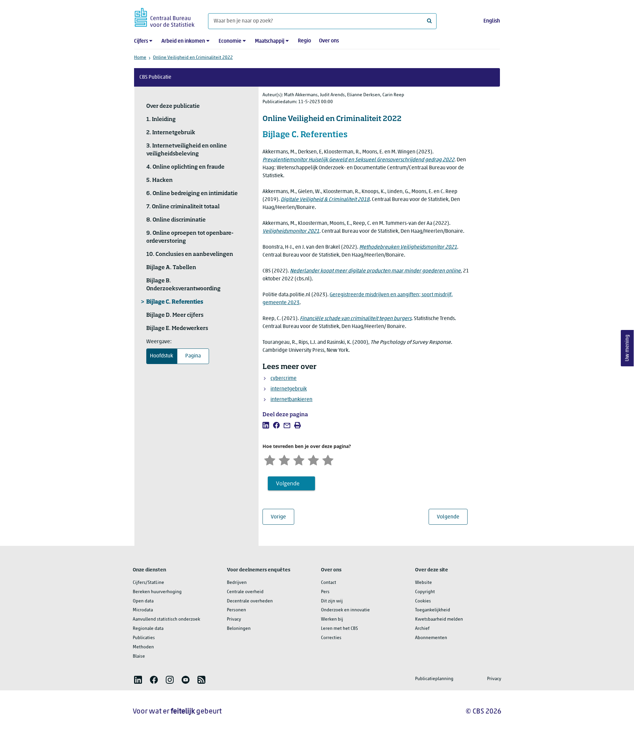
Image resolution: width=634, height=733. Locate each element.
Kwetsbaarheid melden (439, 619)
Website (423, 583)
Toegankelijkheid (432, 610)
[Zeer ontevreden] (270, 459)
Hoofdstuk (161, 356)
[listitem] (266, 425)
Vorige (282, 517)
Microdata (143, 610)
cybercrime (283, 378)
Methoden (143, 647)
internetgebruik (288, 389)
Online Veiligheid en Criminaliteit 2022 (193, 58)
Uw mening (627, 348)
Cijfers (141, 41)
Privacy (234, 619)
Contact (328, 583)
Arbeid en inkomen (183, 41)
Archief (422, 629)
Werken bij (332, 619)
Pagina (193, 356)
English (491, 21)
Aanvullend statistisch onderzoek (166, 619)
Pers (325, 592)
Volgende (452, 517)
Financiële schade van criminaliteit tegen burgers (355, 318)
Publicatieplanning (434, 679)
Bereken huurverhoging (157, 592)
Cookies (423, 601)
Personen (236, 610)
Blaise (139, 656)
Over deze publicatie (173, 106)
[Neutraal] (299, 459)
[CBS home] (164, 16)
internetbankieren (291, 399)
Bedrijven (237, 583)
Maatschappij (269, 41)
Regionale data (148, 629)
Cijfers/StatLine (148, 583)
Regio (304, 41)
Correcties (331, 638)
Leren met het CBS (339, 629)
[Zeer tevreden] (328, 459)
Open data (143, 601)
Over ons (329, 41)
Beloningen (239, 629)
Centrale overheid (245, 592)
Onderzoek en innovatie (345, 610)
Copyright (425, 592)
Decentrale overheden (250, 601)
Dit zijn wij (332, 601)
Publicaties (144, 638)
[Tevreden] (313, 459)
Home (140, 58)
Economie (230, 41)
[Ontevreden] (284, 459)
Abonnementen (431, 638)
